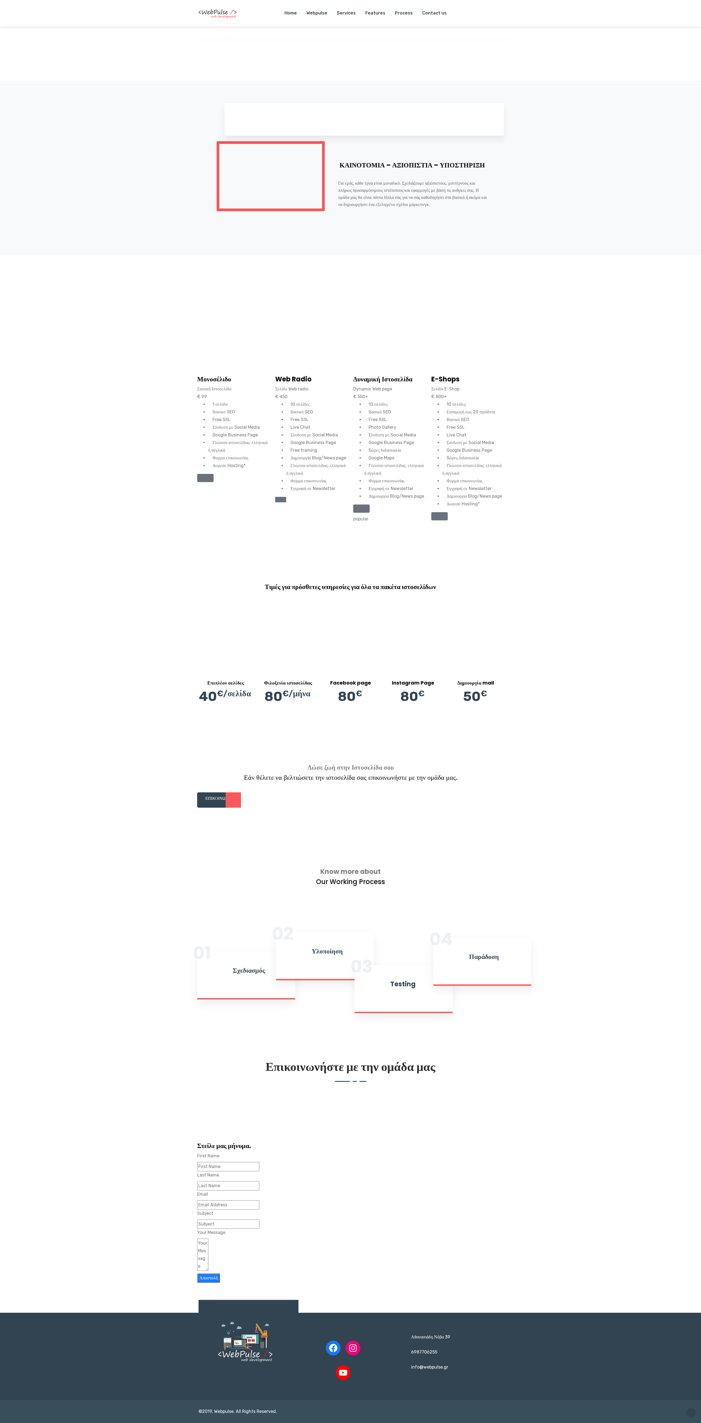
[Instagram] (353, 1348)
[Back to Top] (691, 1413)
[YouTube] (343, 1372)
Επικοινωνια (219, 798)
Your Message (211, 1232)
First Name (208, 1155)
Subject (205, 1213)
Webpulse (316, 13)
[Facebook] (333, 1348)
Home (291, 13)
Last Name (208, 1175)
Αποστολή (208, 1277)
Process (404, 13)
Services (346, 13)
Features (375, 13)
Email (202, 1194)
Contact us (434, 13)
